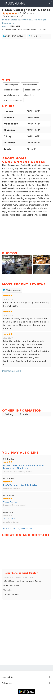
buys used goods (11, 84)
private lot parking (11, 95)
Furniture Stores (9, 19)
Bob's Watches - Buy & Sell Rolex (20, 485)
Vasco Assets (10, 502)
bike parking (29, 95)
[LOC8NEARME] (14, 3)
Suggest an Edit (11, 594)
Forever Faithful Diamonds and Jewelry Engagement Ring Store (24, 466)
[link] (17, 264)
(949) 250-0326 (14, 36)
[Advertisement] (26, 58)
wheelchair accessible (13, 100)
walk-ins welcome (30, 84)
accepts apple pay (32, 90)
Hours (5, 26)
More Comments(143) (12, 370)
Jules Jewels (10, 519)
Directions (35, 36)
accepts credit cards (12, 90)
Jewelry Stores (24, 19)
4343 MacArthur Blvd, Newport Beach (22, 581)
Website (7, 590)
